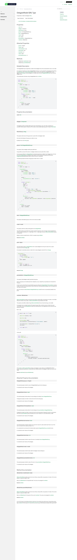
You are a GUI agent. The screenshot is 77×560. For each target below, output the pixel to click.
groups (20, 31)
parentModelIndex (26, 62)
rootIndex (20, 39)
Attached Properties (63, 16)
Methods (61, 18)
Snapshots (70, 4)
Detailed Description (63, 19)
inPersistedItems (22, 48)
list (21, 145)
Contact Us (61, 2)
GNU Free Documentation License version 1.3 (34, 502)
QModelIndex (28, 306)
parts (20, 36)
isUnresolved (21, 50)
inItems (20, 47)
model (20, 35)
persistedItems (21, 38)
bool (29, 392)
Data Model (54, 126)
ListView (39, 76)
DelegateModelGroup (46, 73)
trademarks (20, 502)
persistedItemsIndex (22, 55)
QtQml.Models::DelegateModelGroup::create (33, 289)
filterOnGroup (21, 30)
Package (23, 73)
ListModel (40, 235)
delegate (20, 28)
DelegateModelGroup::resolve (44, 428)
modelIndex (25, 61)
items (20, 33)
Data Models (22, 237)
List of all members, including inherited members (27, 21)
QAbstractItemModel (29, 72)
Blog (64, 2)
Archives (65, 4)
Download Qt (69, 1)
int (20, 115)
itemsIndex (21, 52)
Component (23, 121)
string (24, 131)
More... (31, 15)
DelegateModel (29, 154)
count (20, 27)
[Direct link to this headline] (23, 25)
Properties (62, 14)
